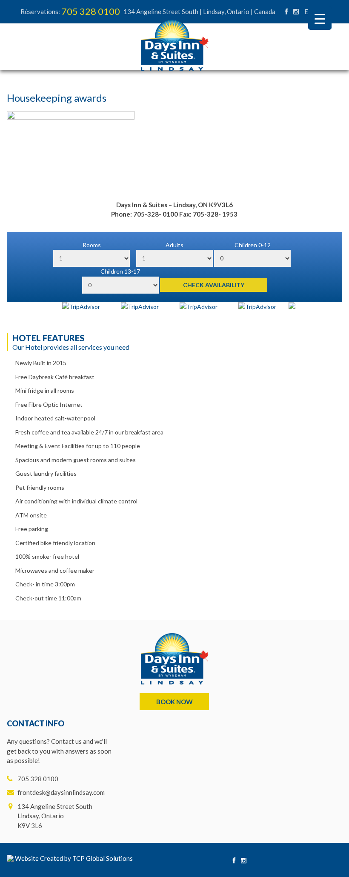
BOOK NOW (174, 702)
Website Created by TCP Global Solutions (73, 858)
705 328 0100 (90, 11)
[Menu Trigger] (320, 18)
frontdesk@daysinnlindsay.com (61, 792)
